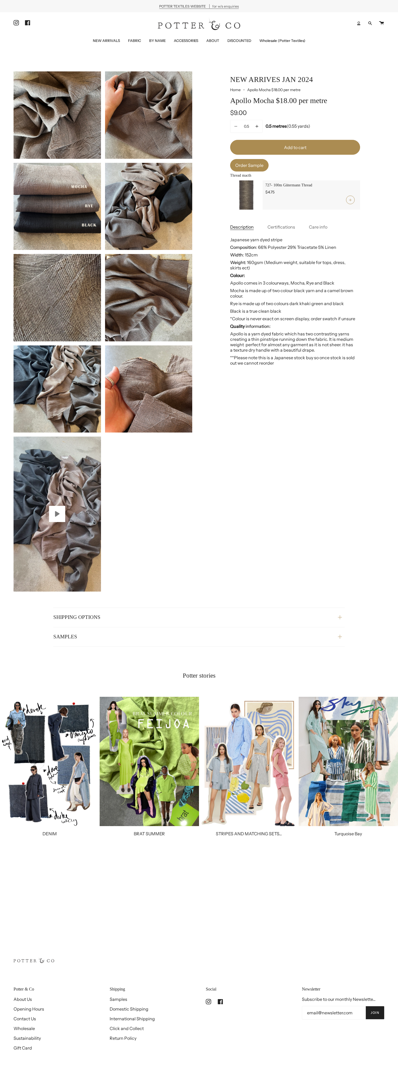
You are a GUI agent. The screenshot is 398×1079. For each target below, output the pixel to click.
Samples (118, 999)
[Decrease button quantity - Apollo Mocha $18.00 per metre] (236, 126)
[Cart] (381, 23)
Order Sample (249, 165)
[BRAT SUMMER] (149, 761)
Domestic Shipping (129, 1009)
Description (242, 227)
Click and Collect (127, 1028)
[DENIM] (50, 761)
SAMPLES (65, 636)
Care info (318, 227)
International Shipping (132, 1018)
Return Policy (123, 1038)
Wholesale (24, 1028)
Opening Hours (29, 1009)
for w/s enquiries (199, 6)
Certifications (281, 227)
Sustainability (27, 1038)
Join (375, 1013)
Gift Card (23, 1048)
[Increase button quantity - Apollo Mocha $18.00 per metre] (256, 126)
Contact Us (25, 1018)
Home (235, 89)
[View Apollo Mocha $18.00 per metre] (57, 514)
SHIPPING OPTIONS (76, 617)
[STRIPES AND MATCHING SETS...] (249, 761)
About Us (23, 999)
